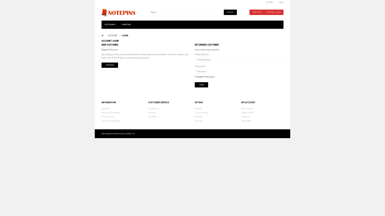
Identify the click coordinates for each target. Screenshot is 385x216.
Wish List (245, 117)
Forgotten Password (204, 77)
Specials (199, 121)
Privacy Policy (108, 117)
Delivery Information (111, 112)
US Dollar (269, 2)
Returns (152, 112)
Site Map (152, 117)
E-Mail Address (202, 54)
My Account (247, 108)
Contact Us (153, 108)
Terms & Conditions (111, 121)
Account (112, 35)
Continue (110, 65)
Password (200, 66)
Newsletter (246, 121)
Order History (247, 112)
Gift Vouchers (201, 112)
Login (125, 35)
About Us (106, 108)
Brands (198, 108)
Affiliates (199, 117)
